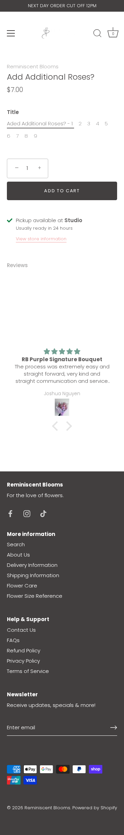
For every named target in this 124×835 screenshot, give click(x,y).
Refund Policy (23, 650)
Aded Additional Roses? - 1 (40, 124)
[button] (57, 426)
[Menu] (11, 33)
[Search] (97, 34)
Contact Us (21, 629)
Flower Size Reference (34, 595)
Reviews (17, 265)
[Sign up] (113, 727)
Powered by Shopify (94, 808)
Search (16, 544)
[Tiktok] (43, 513)
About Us (18, 554)
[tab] (21, 266)
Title (13, 112)
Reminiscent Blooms (33, 66)
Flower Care (22, 585)
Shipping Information (33, 575)
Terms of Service (28, 671)
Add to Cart (62, 190)
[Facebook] (10, 513)
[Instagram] (26, 513)
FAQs (13, 640)
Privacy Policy (23, 660)
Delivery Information (32, 565)
